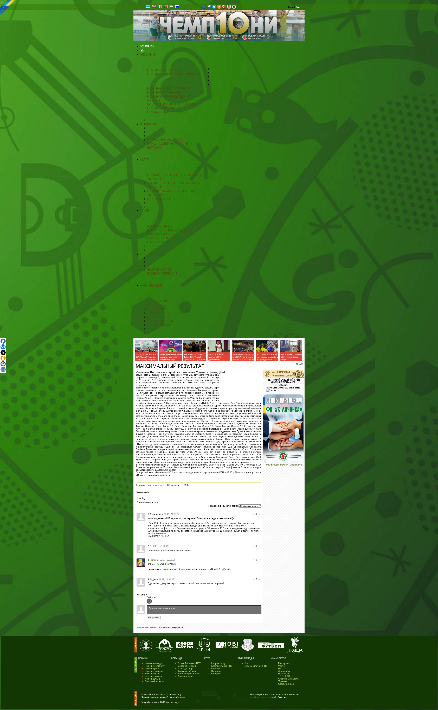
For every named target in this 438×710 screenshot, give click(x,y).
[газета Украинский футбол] (271, 647)
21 (160, 628)
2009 (146, 628)
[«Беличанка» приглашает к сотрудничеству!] (283, 462)
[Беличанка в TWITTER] (214, 8)
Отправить (153, 617)
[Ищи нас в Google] (224, 8)
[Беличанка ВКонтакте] (204, 8)
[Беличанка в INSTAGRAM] (234, 8)
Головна (139, 628)
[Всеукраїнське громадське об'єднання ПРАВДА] (295, 652)
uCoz (180, 702)
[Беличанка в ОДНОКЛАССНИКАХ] (219, 8)
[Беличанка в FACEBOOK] (209, 8)
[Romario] (141, 562)
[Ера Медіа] (184, 647)
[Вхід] (149, 601)
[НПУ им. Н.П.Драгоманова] (146, 651)
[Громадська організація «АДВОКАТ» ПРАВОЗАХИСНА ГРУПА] (204, 651)
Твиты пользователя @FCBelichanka (283, 464)
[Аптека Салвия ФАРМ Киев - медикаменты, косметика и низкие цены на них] (283, 377)
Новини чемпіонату (156, 485)
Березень (153, 628)
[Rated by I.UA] (224, 701)
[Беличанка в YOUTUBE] (229, 8)
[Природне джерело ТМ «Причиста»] (164, 651)
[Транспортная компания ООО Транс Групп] (247, 651)
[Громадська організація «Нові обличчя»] (227, 647)
